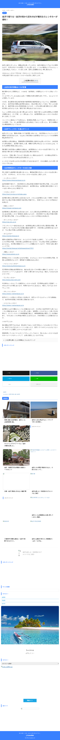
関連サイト (30, 700)
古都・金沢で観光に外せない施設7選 (15, 491)
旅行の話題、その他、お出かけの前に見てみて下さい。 (30, 733)
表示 (36, 80)
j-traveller (30, 4)
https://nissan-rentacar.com (11, 208)
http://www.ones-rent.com (11, 280)
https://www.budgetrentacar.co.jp (13, 266)
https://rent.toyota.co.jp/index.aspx (14, 194)
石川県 (10, 394)
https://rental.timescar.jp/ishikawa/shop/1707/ (18, 248)
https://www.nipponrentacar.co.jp (13, 180)
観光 (13, 394)
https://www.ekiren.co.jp (10, 254)
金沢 (16, 394)
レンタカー (5, 394)
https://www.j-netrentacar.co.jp (13, 294)
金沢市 (4, 392)
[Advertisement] (30, 357)
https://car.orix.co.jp (9, 222)
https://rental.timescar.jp (10, 236)
